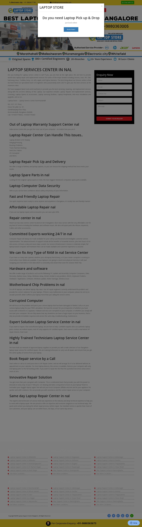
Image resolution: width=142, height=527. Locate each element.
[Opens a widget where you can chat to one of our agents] (134, 523)
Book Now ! (71, 29)
